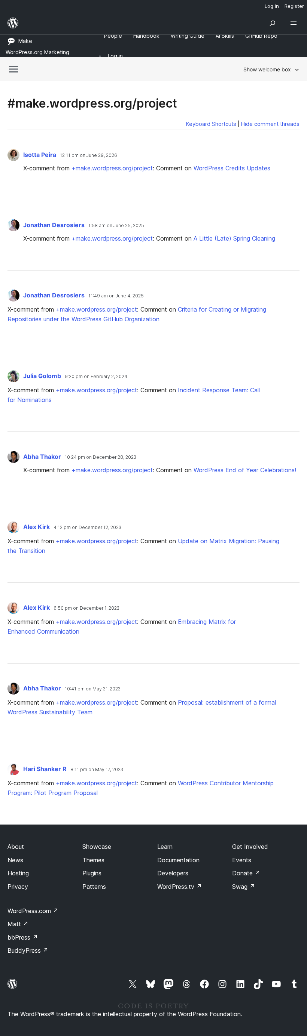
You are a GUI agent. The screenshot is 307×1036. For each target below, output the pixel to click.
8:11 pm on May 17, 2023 (96, 769)
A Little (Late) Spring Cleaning (234, 238)
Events (241, 860)
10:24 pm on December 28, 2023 (100, 457)
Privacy (17, 886)
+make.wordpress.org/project (112, 168)
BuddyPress (27, 950)
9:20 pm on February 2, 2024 (96, 376)
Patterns (94, 886)
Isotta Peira (40, 154)
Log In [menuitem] (272, 6)
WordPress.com (32, 911)
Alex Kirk (37, 527)
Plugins (91, 873)
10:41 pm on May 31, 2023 (93, 689)
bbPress (22, 937)
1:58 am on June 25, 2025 (116, 225)
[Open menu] (295, 23)
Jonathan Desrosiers (54, 225)
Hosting (18, 873)
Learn (165, 846)
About (15, 846)
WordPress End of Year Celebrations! (245, 470)
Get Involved (250, 846)
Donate (246, 873)
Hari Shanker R (45, 769)
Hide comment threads (270, 124)
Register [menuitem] (294, 6)
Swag (243, 886)
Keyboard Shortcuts (211, 124)
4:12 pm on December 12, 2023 (87, 527)
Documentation (178, 860)
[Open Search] (272, 23)
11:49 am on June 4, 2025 (116, 296)
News (15, 860)
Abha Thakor (43, 456)
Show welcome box (267, 69)
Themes (93, 860)
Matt (17, 924)
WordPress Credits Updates (232, 168)
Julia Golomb (43, 376)
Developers (172, 873)
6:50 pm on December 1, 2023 (86, 608)
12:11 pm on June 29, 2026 (88, 155)
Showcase (96, 846)
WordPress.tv (179, 886)
